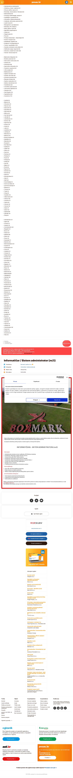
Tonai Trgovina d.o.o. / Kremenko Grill (36, 623)
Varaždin (6, 194)
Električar (6, 242)
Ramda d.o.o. (31, 680)
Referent (6, 292)
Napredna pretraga (32, 703)
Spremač (6, 308)
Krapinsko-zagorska (9, 68)
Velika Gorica (7, 196)
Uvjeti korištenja (5, 703)
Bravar (5, 230)
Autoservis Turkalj (36, 632)
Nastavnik (6, 271)
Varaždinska (7, 84)
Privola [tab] (15, 381)
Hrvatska (16, 701)
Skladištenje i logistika (9, 41)
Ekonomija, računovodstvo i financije (13, 11)
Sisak (5, 174)
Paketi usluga (43, 705)
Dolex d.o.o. (33, 580)
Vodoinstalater (7, 327)
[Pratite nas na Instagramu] (62, 708)
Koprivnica (6, 122)
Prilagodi (35, 399)
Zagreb (6, 211)
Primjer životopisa (31, 713)
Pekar (5, 279)
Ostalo (5, 32)
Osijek (5, 148)
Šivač (5, 316)
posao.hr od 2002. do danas (6, 713)
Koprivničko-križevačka (10, 66)
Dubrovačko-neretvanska (10, 60)
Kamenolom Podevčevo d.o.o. (36, 603)
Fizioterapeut (7, 247)
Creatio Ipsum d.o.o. (34, 618)
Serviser (6, 297)
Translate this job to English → (37, 538)
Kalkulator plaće (31, 711)
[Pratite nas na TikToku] (65, 708)
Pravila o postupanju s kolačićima (6, 707)
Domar (5, 238)
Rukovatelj (6, 293)
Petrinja (6, 156)
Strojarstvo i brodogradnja (10, 43)
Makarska (6, 133)
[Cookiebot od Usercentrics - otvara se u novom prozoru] (57, 377)
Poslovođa (6, 282)
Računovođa (7, 286)
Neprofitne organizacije (9, 30)
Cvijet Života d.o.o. (36, 659)
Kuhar (5, 262)
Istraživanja (17, 709)
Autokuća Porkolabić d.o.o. (36, 650)
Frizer (5, 249)
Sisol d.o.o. (30, 593)
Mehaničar (6, 266)
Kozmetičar (7, 260)
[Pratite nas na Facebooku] (55, 708)
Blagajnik (6, 229)
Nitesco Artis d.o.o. (34, 685)
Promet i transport (8, 39)
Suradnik (6, 314)
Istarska (6, 62)
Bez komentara (18, 713)
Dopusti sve (57, 399)
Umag (5, 193)
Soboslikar (6, 305)
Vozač (5, 329)
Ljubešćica (6, 130)
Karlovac (6, 120)
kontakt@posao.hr (44, 753)
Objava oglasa (43, 701)
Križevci (6, 124)
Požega (6, 159)
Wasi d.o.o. (31, 641)
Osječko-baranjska (8, 73)
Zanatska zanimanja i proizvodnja (12, 47)
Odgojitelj (6, 275)
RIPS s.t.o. (35, 664)
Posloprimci (7, 342)
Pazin (5, 152)
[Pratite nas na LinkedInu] (58, 708)
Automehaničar (8, 227)
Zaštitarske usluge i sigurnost (11, 49)
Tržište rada (17, 705)
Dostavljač (6, 240)
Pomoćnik (6, 280)
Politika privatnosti (5, 705)
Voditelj (6, 325)
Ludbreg (6, 131)
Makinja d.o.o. (34, 646)
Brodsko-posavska (8, 58)
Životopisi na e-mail (45, 707)
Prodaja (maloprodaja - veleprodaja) (13, 37)
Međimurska (7, 71)
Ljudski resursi (7, 23)
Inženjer (6, 253)
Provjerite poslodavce (32, 707)
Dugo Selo (6, 111)
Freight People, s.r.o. (36, 598)
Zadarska (6, 90)
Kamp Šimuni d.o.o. (32, 655)
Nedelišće (6, 139)
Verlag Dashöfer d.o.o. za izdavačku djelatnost (36, 675)
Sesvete (6, 172)
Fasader (6, 245)
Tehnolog (6, 319)
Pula (5, 163)
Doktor (5, 236)
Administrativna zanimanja (10, 6)
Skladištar (6, 299)
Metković (6, 135)
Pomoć (3, 715)
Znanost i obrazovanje (9, 52)
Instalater (6, 251)
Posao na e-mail (31, 705)
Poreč (5, 157)
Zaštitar (6, 331)
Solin (5, 178)
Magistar (6, 264)
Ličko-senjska (7, 70)
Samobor (6, 170)
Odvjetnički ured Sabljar (34, 627)
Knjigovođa (7, 255)
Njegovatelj (7, 273)
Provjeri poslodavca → (36, 543)
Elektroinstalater (8, 243)
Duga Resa (6, 109)
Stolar (5, 310)
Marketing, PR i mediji (9, 26)
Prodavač (6, 284)
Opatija (6, 146)
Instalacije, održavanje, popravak (12, 21)
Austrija (6, 100)
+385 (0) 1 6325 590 (45, 754)
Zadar (5, 209)
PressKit (3, 710)
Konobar (6, 256)
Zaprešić (6, 213)
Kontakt (3, 701)
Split (5, 180)
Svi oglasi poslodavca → (36, 533)
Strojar (5, 312)
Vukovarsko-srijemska (9, 88)
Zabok (5, 207)
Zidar (5, 334)
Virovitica (6, 200)
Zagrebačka (7, 94)
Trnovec (6, 189)
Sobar (5, 303)
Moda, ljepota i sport (9, 28)
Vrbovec (6, 204)
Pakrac (6, 150)
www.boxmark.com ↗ (36, 528)
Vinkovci (6, 198)
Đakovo (6, 113)
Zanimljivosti (17, 711)
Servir (5, 295)
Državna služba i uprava (10, 10)
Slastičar (6, 301)
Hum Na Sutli (7, 115)
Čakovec (6, 105)
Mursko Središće (8, 137)
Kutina (5, 126)
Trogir (5, 191)
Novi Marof (7, 144)
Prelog (5, 161)
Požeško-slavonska (9, 75)
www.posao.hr (28, 353)
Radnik (6, 288)
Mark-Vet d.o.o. (34, 589)
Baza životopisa (44, 703)
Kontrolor (6, 258)
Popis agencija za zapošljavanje (31, 715)
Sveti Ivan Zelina (8, 183)
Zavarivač (6, 332)
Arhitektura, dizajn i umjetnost (11, 8)
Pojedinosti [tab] (36, 381)
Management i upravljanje (10, 24)
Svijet (15, 703)
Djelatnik (6, 234)
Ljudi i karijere (17, 707)
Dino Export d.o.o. (34, 585)
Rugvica (6, 169)
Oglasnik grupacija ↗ (6, 720)
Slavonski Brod (7, 176)
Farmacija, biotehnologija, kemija (12, 15)
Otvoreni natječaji (31, 701)
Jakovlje (6, 117)
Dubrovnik (6, 107)
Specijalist (6, 306)
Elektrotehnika (7, 13)
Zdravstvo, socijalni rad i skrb (11, 50)
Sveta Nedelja (7, 182)
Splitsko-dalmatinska (9, 83)
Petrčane (6, 154)
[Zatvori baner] (67, 377)
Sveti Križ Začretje (8, 185)
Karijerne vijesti (44, 709)
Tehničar (6, 318)
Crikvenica (6, 104)
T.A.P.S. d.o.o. (36, 614)
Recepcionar (7, 290)
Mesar (5, 267)
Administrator (7, 219)
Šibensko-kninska (8, 79)
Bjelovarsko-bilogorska (9, 57)
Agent (5, 221)
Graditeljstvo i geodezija (10, 17)
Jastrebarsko (7, 118)
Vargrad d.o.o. (35, 637)
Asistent (6, 225)
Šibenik (6, 187)
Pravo (5, 36)
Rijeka (5, 165)
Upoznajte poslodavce (32, 709)
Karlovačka (7, 64)
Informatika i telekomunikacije (11, 19)
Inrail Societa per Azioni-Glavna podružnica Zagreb (34, 690)
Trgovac (6, 323)
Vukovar (6, 206)
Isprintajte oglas (37, 513)
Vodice (6, 202)
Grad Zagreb (7, 92)
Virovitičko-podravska (9, 86)
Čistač (5, 232)
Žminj (5, 215)
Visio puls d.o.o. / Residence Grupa (35, 668)
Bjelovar (6, 102)
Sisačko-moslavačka (9, 81)
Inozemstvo (7, 96)
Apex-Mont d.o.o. (35, 609)
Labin (5, 128)
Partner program (5, 717)
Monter (6, 269)
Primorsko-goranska (9, 77)
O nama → (47, 757)
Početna (6, 341)
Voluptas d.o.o (31, 575)
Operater (6, 277)
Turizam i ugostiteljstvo (9, 45)
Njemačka (6, 141)
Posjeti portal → (11, 739)
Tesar (5, 321)
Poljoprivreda (7, 34)
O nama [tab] (58, 381)
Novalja (6, 143)
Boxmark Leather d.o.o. (26, 364)
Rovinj (5, 167)
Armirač (6, 223)
